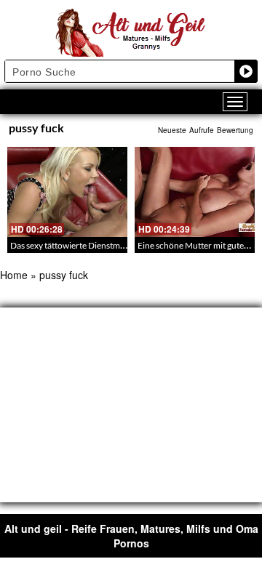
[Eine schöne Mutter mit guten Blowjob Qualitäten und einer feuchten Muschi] (195, 192)
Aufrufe (201, 130)
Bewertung (235, 130)
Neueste (172, 130)
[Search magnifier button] (246, 71)
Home (14, 275)
